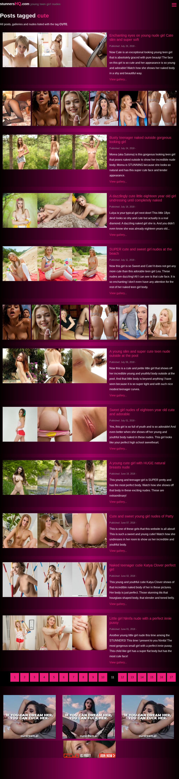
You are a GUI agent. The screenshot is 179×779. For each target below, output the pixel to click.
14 (142, 677)
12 (122, 677)
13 (132, 677)
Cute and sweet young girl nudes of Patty (141, 516)
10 (102, 677)
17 (171, 677)
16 (161, 677)
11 (112, 677)
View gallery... (118, 79)
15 (151, 677)
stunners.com (30, 4)
